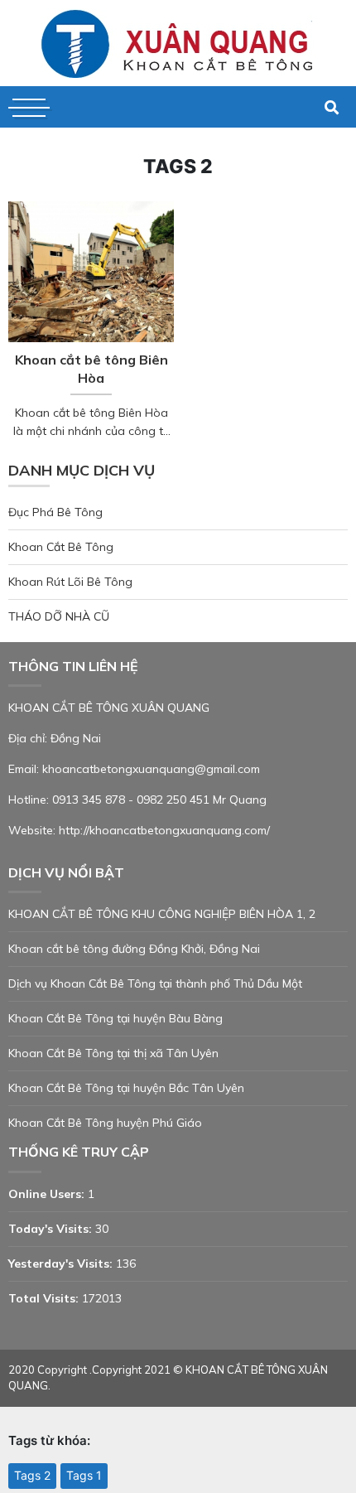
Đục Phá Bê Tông (55, 512)
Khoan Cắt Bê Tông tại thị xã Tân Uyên (113, 1053)
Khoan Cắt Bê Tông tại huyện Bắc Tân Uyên (126, 1087)
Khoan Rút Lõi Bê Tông (70, 581)
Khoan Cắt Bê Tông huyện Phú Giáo (105, 1122)
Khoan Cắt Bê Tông (60, 546)
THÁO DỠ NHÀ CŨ (58, 616)
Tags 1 (84, 1475)
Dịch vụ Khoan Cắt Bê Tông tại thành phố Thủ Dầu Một (155, 983)
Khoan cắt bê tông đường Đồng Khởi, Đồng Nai (134, 948)
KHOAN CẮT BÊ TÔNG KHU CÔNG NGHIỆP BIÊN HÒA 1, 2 (161, 913)
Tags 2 (32, 1475)
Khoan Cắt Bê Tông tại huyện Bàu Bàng (115, 1018)
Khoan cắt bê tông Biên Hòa (91, 368)
